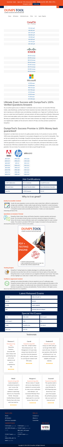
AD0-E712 (7, 172)
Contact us (36, 415)
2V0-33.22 (26, 172)
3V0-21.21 (26, 163)
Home (9, 16)
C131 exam (8, 425)
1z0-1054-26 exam (10, 428)
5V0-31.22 (26, 170)
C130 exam (21, 425)
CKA (24, 321)
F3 (41, 321)
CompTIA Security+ (45, 182)
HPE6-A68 (17, 158)
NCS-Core (8, 329)
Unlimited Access (24, 16)
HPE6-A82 (17, 170)
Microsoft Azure (9, 187)
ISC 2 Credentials (27, 182)
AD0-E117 (7, 161)
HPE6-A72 (17, 165)
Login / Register (42, 16)
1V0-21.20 (26, 161)
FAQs (31, 16)
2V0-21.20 (26, 158)
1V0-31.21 (26, 167)
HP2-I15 (17, 163)
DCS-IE (42, 191)
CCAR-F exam (21, 428)
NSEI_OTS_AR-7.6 (36, 297)
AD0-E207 (7, 163)
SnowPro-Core (26, 325)
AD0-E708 (7, 170)
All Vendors (15, 16)
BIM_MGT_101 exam (23, 430)
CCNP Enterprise (27, 191)
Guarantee (35, 420)
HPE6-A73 (17, 167)
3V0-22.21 (26, 165)
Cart (36, 16)
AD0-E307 (7, 158)
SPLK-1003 (25, 317)
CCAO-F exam (9, 434)
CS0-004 (8, 297)
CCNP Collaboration (10, 182)
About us (35, 418)
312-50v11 (43, 325)
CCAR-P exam (21, 434)
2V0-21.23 (26, 174)
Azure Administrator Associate (48, 187)
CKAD (7, 325)
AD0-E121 (7, 165)
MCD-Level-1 (44, 317)
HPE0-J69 (17, 174)
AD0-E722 (7, 174)
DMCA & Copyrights (10, 420)
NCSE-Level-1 (9, 321)
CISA (7, 317)
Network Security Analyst (29, 187)
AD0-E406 (7, 167)
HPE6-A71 (17, 161)
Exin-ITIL (8, 191)
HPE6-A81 (17, 172)
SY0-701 (25, 329)
